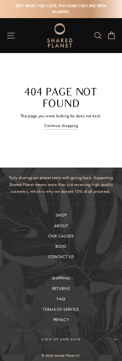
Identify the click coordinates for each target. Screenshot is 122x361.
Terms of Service (61, 309)
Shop (61, 215)
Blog (60, 246)
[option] (61, 9)
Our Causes (61, 236)
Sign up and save (61, 339)
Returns (61, 288)
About (61, 225)
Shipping (61, 278)
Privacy (61, 319)
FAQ (61, 298)
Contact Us (61, 256)
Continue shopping (61, 125)
